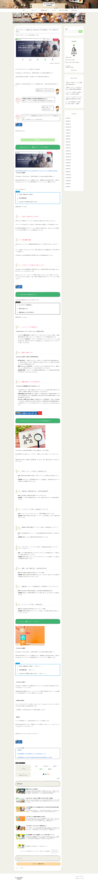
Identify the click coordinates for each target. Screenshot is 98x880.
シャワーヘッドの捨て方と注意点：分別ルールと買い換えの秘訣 (74, 93)
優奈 (74, 55)
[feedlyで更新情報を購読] (46, 774)
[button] (52, 59)
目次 (38, 139)
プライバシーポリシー (80, 876)
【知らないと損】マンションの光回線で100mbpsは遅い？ (74, 83)
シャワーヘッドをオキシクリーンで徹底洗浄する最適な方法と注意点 (74, 97)
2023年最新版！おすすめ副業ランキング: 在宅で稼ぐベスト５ (31, 753)
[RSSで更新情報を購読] (48, 774)
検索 (66, 29)
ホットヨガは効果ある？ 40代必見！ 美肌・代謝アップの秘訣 (73, 102)
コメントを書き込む (38, 863)
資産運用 (19, 750)
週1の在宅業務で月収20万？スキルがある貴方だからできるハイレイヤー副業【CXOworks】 (36, 170)
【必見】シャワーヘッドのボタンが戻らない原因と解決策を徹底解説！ (74, 88)
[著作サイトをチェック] (44, 774)
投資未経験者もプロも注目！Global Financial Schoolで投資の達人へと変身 (34, 757)
